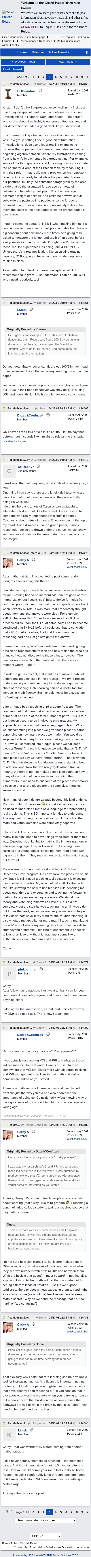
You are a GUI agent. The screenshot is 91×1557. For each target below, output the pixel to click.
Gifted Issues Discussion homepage (23, 37)
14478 (84, 553)
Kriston (41, 84)
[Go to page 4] (87, 77)
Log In (85, 37)
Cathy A (41, 962)
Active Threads (58, 52)
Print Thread (12, 69)
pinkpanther (39, 1423)
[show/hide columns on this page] (87, 52)
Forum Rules (10, 1543)
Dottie (42, 1317)
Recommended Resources (36, 41)
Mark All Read (28, 1543)
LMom (42, 408)
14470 (84, 459)
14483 (84, 1317)
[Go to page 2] (33, 77)
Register (69, 37)
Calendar (38, 52)
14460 (84, 84)
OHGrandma (38, 459)
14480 (84, 1027)
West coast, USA (77, 567)
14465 (84, 408)
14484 (84, 1423)
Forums (6, 41)
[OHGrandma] (8, 98)
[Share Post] (74, 84)
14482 (84, 1125)
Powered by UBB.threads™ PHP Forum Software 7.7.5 (45, 1555)
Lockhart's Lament (15, 441)
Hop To (8, 1511)
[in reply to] (45, 553)
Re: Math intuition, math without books (31, 84)
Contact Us (20, 1547)
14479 (84, 962)
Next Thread (66, 61)
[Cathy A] (8, 567)
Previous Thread (24, 61)
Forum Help (36, 1547)
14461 (84, 302)
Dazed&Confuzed (35, 1125)
